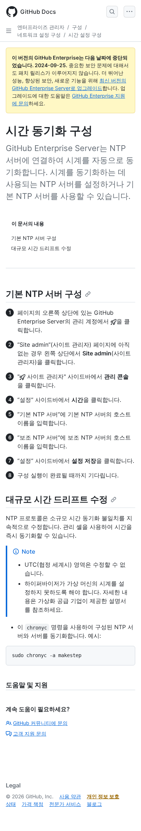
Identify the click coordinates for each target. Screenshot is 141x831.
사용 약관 (70, 796)
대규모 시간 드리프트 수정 (57, 499)
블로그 (94, 804)
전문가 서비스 (65, 804)
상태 (11, 804)
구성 (77, 27)
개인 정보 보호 (103, 796)
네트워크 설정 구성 (39, 35)
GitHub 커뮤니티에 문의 (40, 723)
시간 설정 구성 (85, 35)
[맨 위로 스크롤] (125, 815)
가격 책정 (32, 804)
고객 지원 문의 (29, 733)
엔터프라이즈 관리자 (40, 27)
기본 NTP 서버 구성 (44, 294)
